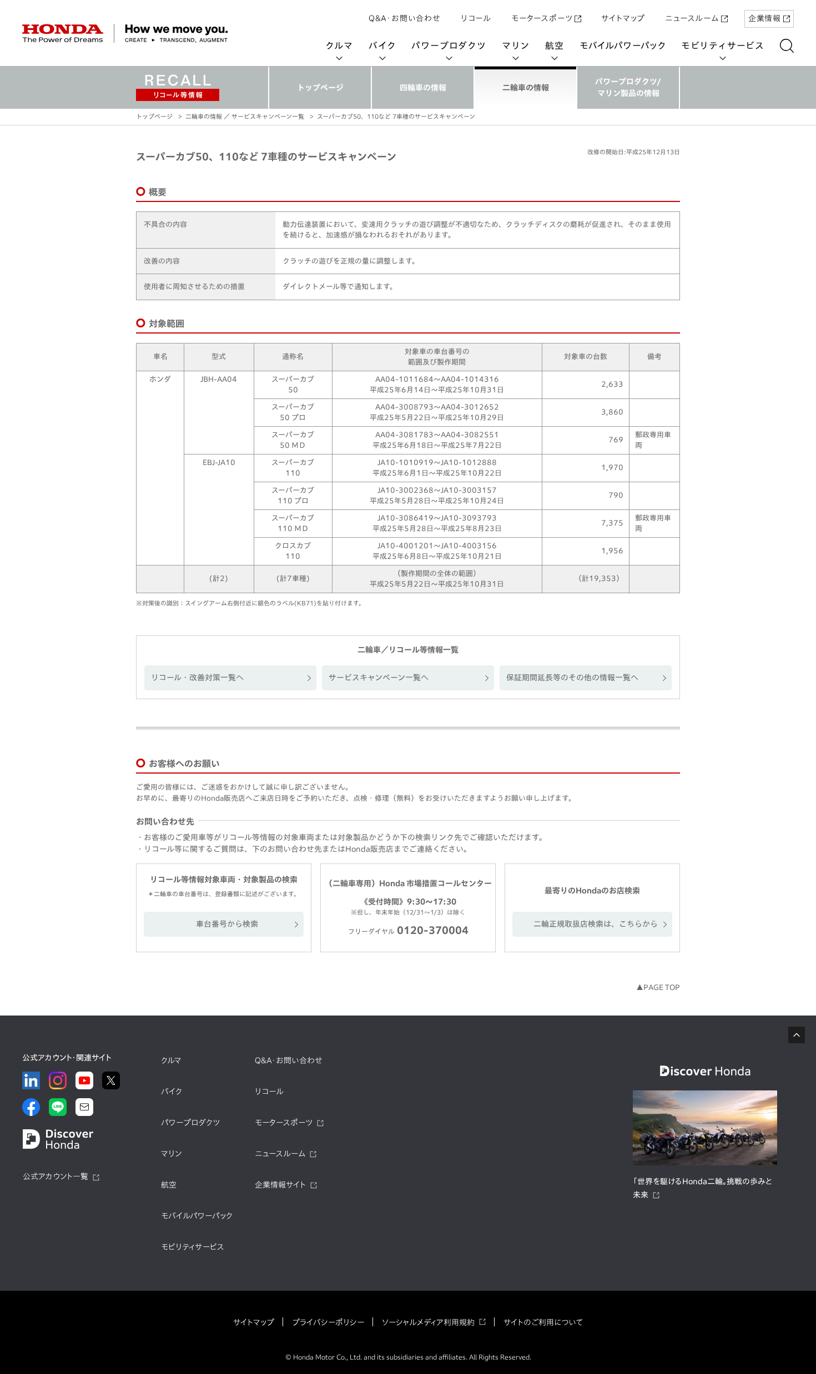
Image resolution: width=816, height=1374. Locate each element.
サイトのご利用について (543, 1322)
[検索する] (787, 46)
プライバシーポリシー (328, 1322)
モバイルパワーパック (623, 45)
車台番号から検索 (227, 924)
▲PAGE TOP (658, 987)
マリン (516, 45)
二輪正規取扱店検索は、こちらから (595, 924)
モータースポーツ (541, 18)
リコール (476, 18)
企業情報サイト (280, 1185)
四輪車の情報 (423, 88)
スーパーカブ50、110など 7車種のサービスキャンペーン (396, 116)
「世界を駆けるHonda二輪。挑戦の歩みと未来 (702, 1188)
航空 (554, 45)
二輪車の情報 (525, 88)
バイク (382, 45)
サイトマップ (623, 18)
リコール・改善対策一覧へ (197, 677)
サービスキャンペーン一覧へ (379, 677)
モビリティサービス (722, 45)
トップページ (320, 88)
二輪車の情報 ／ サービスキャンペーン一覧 (244, 116)
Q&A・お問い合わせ (405, 18)
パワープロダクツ (448, 45)
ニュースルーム (692, 18)
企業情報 (764, 18)
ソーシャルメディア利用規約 (428, 1322)
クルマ (339, 45)
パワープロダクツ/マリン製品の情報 (628, 87)
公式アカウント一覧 (55, 1176)
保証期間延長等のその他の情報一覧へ (572, 677)
